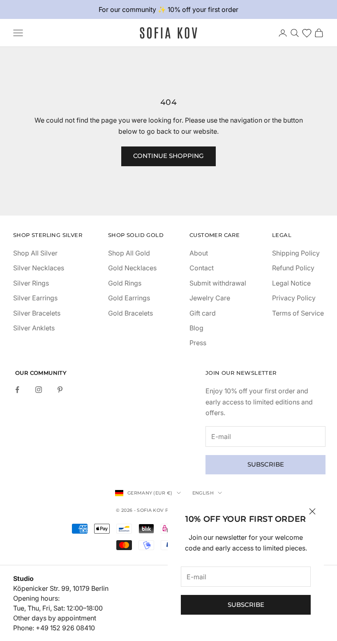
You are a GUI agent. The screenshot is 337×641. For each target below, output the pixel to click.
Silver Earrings (35, 298)
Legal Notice (291, 283)
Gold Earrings (129, 298)
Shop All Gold (129, 253)
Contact (201, 268)
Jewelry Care (209, 298)
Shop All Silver (35, 253)
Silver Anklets (34, 328)
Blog (196, 328)
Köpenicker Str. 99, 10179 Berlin (60, 588)
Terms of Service (298, 313)
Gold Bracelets (130, 313)
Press (197, 343)
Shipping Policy (296, 253)
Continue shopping (168, 156)
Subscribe (246, 604)
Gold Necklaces (132, 268)
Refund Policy (293, 268)
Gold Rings (124, 283)
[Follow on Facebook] (17, 390)
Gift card (202, 313)
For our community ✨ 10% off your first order (168, 9)
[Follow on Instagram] (39, 390)
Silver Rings (31, 283)
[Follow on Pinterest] (60, 390)
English (203, 493)
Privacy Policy (294, 298)
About (198, 253)
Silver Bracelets (36, 313)
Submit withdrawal (217, 283)
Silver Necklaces (38, 268)
